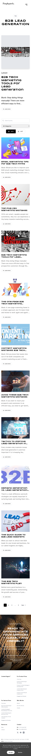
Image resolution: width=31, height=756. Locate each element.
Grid (12, 131)
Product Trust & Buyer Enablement (22, 693)
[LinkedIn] (23, 732)
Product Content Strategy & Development (23, 686)
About (18, 703)
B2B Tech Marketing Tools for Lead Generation (12, 83)
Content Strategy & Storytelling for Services (6, 710)
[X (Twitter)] (18, 732)
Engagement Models (21, 696)
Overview (19, 679)
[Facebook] (20, 732)
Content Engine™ (5, 676)
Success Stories (20, 705)
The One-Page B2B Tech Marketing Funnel (12, 304)
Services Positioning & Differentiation (6, 706)
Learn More (8, 109)
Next (23, 605)
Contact (19, 724)
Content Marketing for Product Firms (22, 689)
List (21, 131)
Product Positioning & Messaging (22, 682)
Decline (20, 752)
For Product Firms (22, 676)
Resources (4, 724)
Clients (18, 708)
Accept (11, 752)
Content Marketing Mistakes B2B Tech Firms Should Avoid (14, 350)
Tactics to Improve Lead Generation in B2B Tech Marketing (14, 444)
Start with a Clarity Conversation (16, 660)
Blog (2, 727)
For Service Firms (6, 700)
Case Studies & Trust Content (6, 717)
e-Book (3, 729)
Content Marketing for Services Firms (6, 713)
